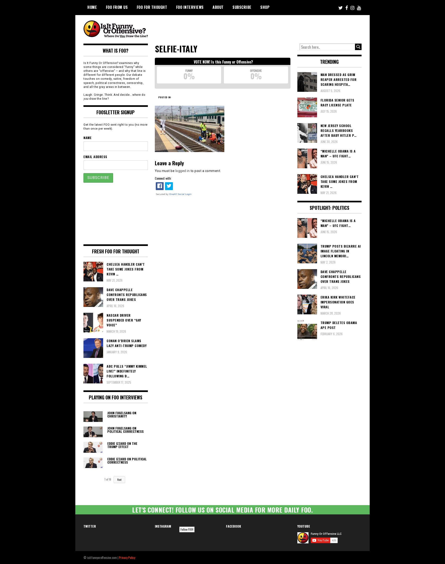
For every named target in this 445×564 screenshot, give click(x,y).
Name (87, 137)
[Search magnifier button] (358, 47)
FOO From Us (117, 7)
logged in (182, 171)
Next (119, 479)
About (218, 7)
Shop (265, 7)
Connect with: (163, 178)
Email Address (95, 156)
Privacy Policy (127, 557)
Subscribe (241, 7)
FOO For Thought (152, 7)
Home (92, 7)
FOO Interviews (190, 7)
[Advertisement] (275, 27)
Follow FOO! (187, 529)
